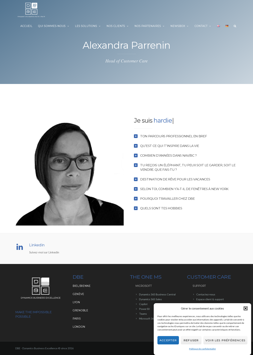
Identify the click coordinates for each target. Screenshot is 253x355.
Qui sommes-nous (52, 26)
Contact (200, 26)
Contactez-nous (205, 294)
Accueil (26, 26)
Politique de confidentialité (202, 348)
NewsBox (177, 26)
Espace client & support (210, 299)
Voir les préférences (225, 340)
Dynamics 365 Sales (150, 299)
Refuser (191, 340)
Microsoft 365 (147, 318)
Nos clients (115, 26)
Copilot (143, 304)
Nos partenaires (147, 26)
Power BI (144, 308)
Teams (143, 313)
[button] (245, 308)
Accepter (168, 340)
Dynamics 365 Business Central (157, 294)
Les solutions (86, 26)
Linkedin (37, 245)
